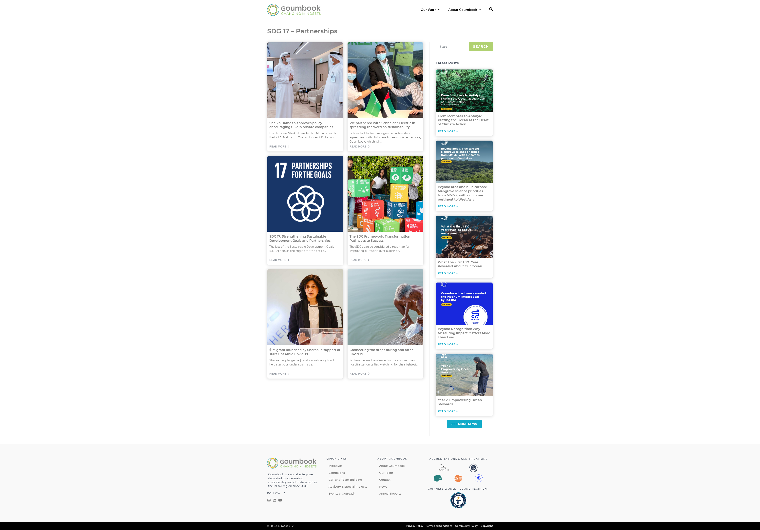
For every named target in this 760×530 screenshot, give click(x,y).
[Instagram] (269, 500)
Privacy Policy (414, 525)
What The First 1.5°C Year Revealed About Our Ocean (460, 264)
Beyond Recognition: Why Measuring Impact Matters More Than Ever (464, 333)
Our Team (386, 473)
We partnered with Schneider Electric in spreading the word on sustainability (382, 125)
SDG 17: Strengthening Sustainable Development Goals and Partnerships (300, 239)
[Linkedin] (274, 500)
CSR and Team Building (345, 479)
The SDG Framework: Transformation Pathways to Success (380, 239)
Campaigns (337, 473)
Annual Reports (390, 493)
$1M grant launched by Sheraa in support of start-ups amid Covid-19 (304, 352)
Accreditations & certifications (458, 458)
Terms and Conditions (439, 525)
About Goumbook (392, 466)
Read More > (448, 131)
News (383, 486)
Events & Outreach (342, 493)
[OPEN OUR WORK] (439, 10)
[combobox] (452, 46)
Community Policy (466, 525)
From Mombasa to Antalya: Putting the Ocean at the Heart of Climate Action (463, 120)
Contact (384, 479)
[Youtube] (280, 500)
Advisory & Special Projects (348, 486)
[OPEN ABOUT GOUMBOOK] (480, 10)
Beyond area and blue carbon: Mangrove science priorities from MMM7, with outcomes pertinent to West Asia (462, 193)
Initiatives (335, 466)
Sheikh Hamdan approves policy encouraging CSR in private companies (301, 125)
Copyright (487, 525)
